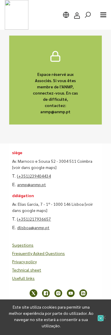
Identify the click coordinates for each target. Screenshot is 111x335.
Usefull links (23, 278)
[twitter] (33, 293)
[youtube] (71, 293)
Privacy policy (24, 261)
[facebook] (46, 293)
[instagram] (58, 293)
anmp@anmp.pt (31, 184)
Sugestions (22, 245)
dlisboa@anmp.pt (33, 227)
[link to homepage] (16, 15)
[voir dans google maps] (34, 167)
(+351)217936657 (34, 218)
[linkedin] (83, 293)
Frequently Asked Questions (38, 253)
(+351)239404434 (34, 175)
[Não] (104, 317)
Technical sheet (26, 269)
